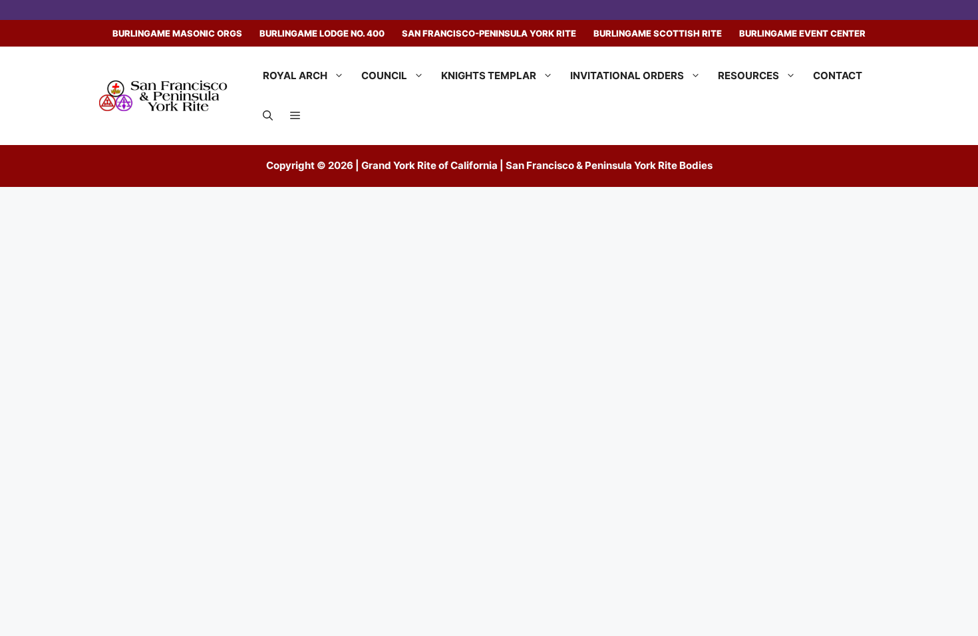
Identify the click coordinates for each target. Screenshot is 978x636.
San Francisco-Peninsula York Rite (489, 33)
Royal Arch (295, 75)
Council (384, 75)
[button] (267, 116)
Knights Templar (488, 75)
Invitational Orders (627, 75)
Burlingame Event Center (802, 33)
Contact (837, 75)
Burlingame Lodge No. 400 (322, 33)
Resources (748, 75)
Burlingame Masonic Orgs (177, 33)
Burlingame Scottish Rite (657, 33)
